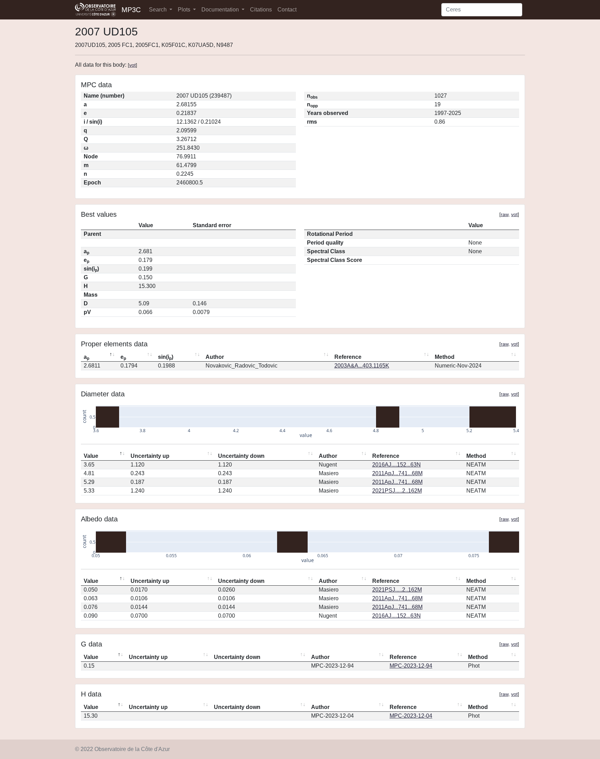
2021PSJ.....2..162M (397, 491)
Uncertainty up (150, 456)
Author (215, 357)
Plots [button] (185, 10)
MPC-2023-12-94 (411, 666)
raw (504, 214)
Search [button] (158, 10)
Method (445, 357)
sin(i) (165, 357)
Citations (261, 10)
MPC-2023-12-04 (411, 716)
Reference (347, 357)
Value (91, 456)
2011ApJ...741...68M (397, 473)
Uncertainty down (241, 456)
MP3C (131, 10)
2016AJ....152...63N (396, 465)
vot (132, 65)
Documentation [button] (220, 10)
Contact (287, 10)
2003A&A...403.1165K (361, 366)
